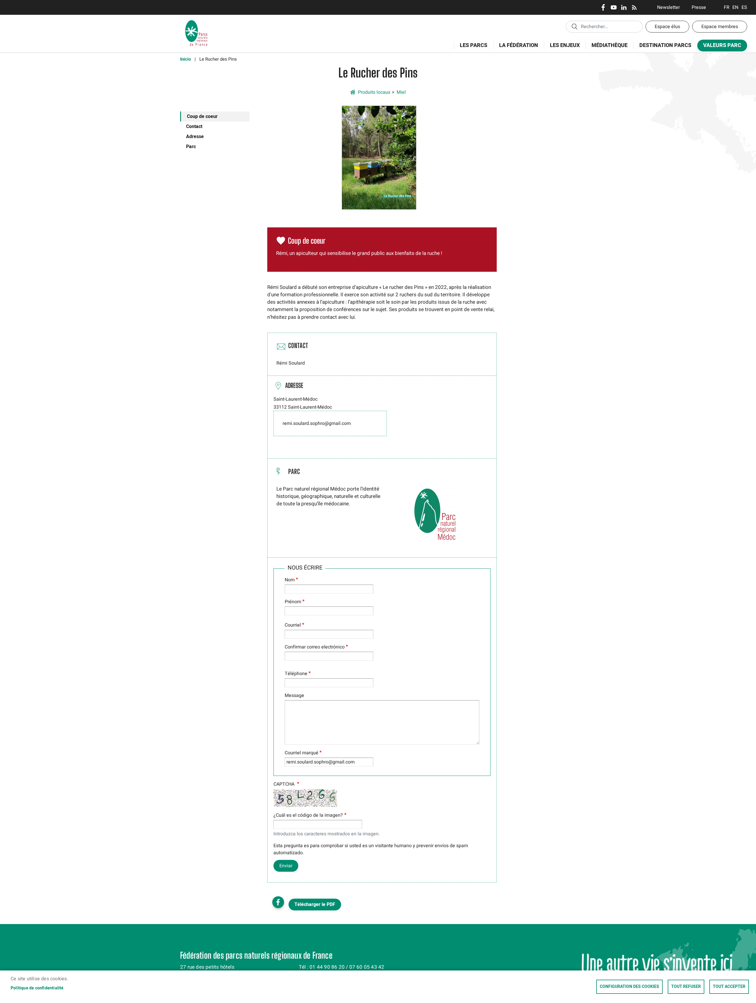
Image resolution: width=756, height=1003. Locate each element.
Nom (290, 579)
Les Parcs (470, 49)
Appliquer (574, 26)
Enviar (285, 865)
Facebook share (278, 902)
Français (726, 7)
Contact (194, 126)
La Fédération (515, 49)
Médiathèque (610, 45)
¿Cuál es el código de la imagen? (308, 815)
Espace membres (719, 26)
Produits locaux (374, 92)
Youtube (613, 7)
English (735, 7)
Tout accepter (729, 987)
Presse (699, 7)
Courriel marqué (301, 752)
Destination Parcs (665, 45)
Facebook (603, 7)
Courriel (293, 625)
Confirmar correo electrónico (315, 647)
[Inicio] (196, 22)
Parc (191, 146)
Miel (401, 92)
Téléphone (296, 673)
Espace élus (667, 26)
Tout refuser (686, 987)
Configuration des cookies (629, 987)
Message (294, 695)
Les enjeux (562, 49)
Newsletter (668, 7)
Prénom (293, 601)
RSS (634, 7)
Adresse (195, 136)
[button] (379, 157)
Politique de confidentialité (37, 988)
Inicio (185, 59)
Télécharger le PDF (314, 904)
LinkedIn (624, 7)
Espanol (744, 7)
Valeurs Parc (719, 46)
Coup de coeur (202, 116)
